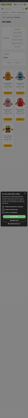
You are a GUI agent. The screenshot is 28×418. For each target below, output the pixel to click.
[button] (14, 224)
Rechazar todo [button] (14, 220)
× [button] (24, 193)
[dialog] (14, 209)
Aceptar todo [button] (14, 216)
